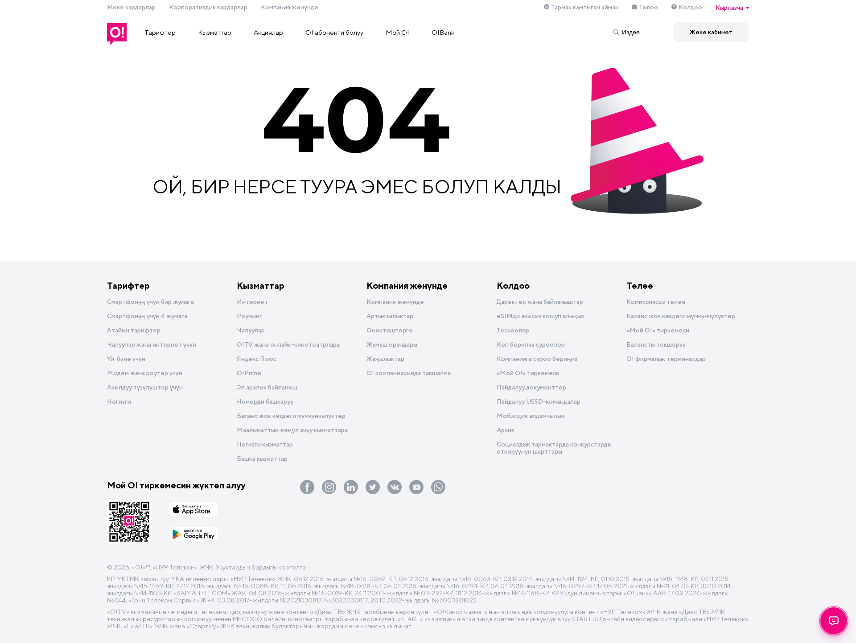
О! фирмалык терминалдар (666, 358)
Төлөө (648, 7)
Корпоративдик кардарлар (208, 7)
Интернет (252, 301)
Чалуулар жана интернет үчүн (151, 344)
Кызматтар (214, 32)
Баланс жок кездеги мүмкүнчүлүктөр (291, 415)
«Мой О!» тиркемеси (528, 373)
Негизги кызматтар (265, 444)
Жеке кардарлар (131, 7)
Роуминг (249, 315)
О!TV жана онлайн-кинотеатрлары (289, 344)
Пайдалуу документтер (531, 387)
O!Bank (443, 32)
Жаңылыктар (385, 358)
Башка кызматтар (262, 458)
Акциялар (268, 32)
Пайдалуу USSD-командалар (538, 401)
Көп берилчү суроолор (531, 344)
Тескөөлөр (513, 330)
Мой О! (397, 32)
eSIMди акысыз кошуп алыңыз (540, 315)
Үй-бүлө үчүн (126, 358)
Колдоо (690, 7)
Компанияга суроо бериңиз (537, 358)
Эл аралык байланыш (267, 387)
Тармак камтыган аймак (584, 7)
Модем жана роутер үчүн (144, 373)
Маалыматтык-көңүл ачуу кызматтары (293, 430)
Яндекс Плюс (256, 358)
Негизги (119, 401)
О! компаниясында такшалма (408, 373)
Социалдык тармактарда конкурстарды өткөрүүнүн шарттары (554, 448)
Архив (505, 430)
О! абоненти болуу (334, 32)
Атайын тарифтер (133, 330)
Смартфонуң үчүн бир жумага (150, 301)
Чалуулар (251, 330)
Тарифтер (160, 32)
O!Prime (249, 373)
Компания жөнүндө (289, 7)
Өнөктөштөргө (389, 330)
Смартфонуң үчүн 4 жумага (147, 315)
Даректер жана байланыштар (540, 301)
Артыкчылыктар (389, 315)
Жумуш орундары (391, 344)
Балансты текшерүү (656, 344)
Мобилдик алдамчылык (530, 415)
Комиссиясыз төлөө (656, 301)
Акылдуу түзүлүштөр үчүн (145, 387)
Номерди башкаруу (265, 401)
